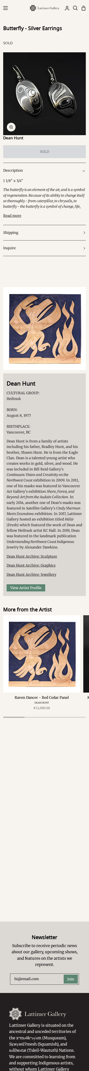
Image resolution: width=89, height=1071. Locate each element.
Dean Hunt (13, 137)
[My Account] (65, 8)
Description (13, 170)
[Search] (73, 8)
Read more (12, 215)
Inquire (9, 248)
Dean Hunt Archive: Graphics (31, 565)
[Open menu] (4, 8)
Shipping (10, 232)
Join (70, 979)
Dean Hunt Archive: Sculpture (32, 556)
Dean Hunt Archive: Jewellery (31, 574)
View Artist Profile (26, 588)
